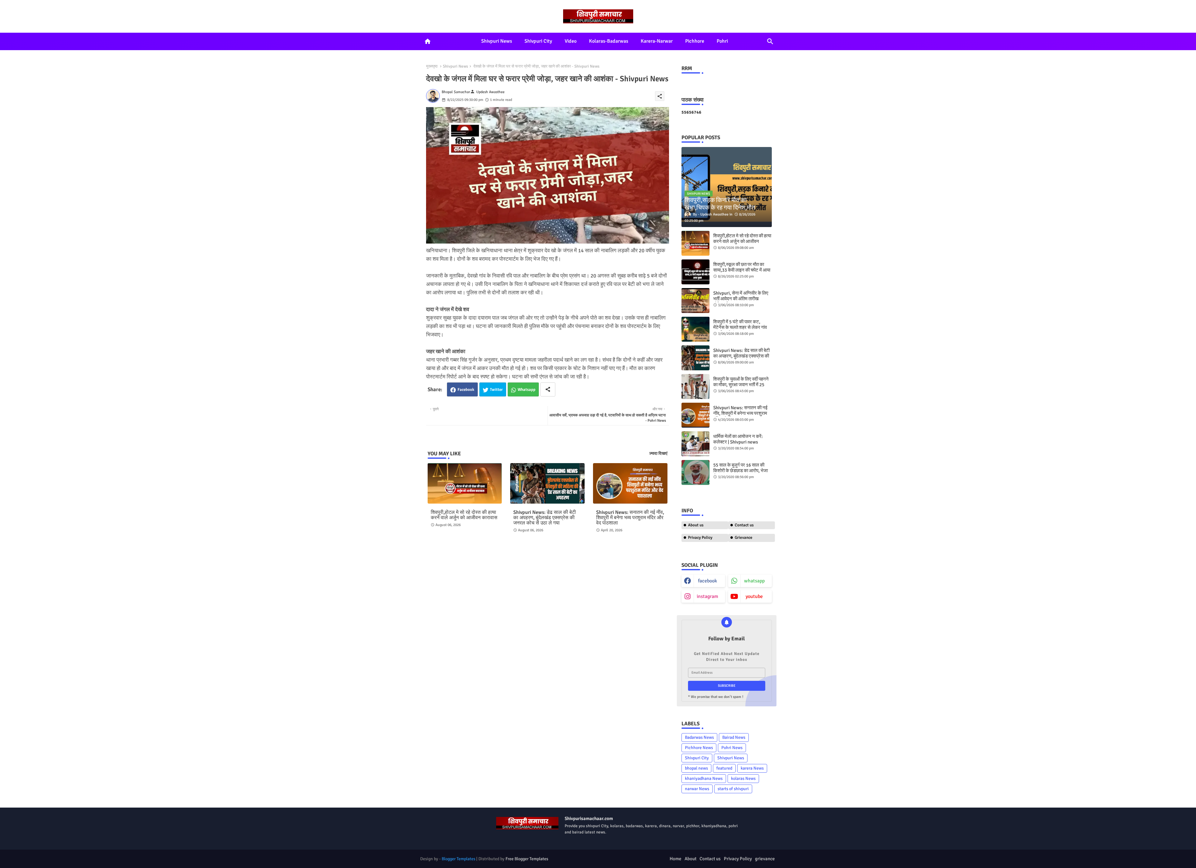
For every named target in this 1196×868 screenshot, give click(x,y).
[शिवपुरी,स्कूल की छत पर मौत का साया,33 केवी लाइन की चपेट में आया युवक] (695, 271)
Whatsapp (526, 389)
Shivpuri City (538, 41)
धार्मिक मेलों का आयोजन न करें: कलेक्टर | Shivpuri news (738, 439)
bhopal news (696, 768)
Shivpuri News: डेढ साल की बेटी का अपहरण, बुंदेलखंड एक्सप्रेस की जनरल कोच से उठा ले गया (544, 518)
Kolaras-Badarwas (608, 41)
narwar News (697, 788)
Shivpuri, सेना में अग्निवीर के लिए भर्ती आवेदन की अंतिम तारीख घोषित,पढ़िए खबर (740, 298)
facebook (707, 581)
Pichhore (694, 41)
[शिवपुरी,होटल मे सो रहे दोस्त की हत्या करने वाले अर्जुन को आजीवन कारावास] (695, 243)
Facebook (466, 389)
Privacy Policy (700, 537)
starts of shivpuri (733, 788)
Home (675, 858)
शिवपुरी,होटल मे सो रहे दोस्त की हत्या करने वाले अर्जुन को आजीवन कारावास (464, 515)
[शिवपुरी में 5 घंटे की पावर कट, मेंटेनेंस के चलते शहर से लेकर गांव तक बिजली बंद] (695, 329)
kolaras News (743, 778)
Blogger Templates (458, 858)
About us (696, 525)
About (690, 858)
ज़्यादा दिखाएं (658, 453)
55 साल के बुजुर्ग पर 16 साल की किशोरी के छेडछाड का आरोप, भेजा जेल (740, 470)
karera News (752, 768)
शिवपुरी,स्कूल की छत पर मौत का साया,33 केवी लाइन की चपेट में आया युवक (741, 270)
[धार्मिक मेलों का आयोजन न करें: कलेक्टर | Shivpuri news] (695, 443)
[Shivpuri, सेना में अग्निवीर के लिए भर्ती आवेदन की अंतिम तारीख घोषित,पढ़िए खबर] (695, 300)
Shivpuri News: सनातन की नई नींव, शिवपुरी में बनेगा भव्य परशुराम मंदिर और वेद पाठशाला (630, 518)
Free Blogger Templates (526, 858)
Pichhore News (699, 747)
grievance (765, 858)
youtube (754, 596)
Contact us (744, 525)
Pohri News (732, 747)
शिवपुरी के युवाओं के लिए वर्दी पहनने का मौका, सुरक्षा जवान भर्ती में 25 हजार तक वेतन (741, 384)
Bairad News (733, 737)
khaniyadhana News (704, 778)
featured (724, 768)
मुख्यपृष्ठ (432, 66)
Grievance (743, 537)
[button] (770, 41)
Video (571, 41)
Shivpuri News (496, 41)
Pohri (722, 41)
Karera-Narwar (657, 41)
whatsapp (754, 581)
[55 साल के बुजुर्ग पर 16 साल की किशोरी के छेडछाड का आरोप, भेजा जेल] (695, 472)
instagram (707, 596)
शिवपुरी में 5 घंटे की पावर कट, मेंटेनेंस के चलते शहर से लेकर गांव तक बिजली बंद (740, 327)
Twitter (496, 389)
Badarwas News (699, 737)
